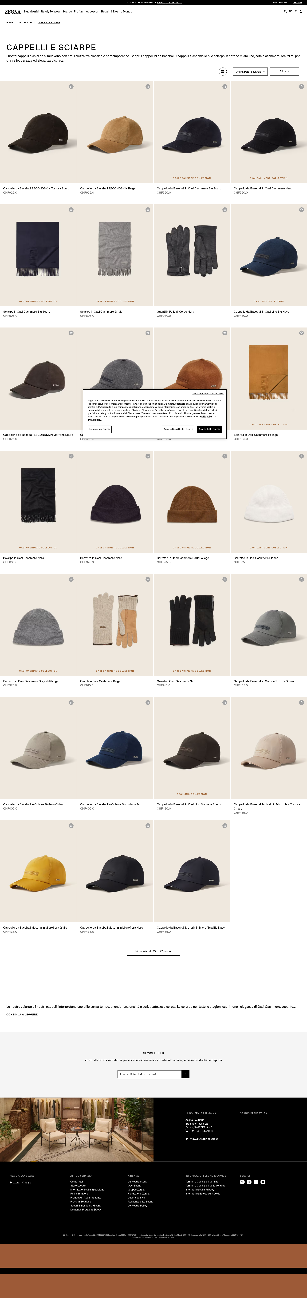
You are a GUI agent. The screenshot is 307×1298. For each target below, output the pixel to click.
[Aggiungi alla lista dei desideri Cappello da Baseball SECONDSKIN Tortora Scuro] (71, 86)
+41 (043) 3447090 (201, 1131)
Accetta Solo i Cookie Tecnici (178, 429)
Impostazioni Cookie (99, 429)
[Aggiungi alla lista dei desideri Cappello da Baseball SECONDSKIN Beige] (148, 86)
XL (200, 177)
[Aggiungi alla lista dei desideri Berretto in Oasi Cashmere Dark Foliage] (224, 456)
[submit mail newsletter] (185, 1074)
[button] (285, 11)
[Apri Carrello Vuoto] (301, 11)
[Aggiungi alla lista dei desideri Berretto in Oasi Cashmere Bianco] (301, 456)
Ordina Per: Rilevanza (248, 71)
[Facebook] (256, 1182)
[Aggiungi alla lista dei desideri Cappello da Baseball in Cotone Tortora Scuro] (301, 579)
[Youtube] (262, 1182)
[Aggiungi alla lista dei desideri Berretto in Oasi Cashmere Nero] (148, 456)
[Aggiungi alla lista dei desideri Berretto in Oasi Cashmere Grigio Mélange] (71, 579)
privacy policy (94, 419)
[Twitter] (242, 1182)
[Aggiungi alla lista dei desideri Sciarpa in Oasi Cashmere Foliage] (301, 333)
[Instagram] (249, 1182)
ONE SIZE (38, 301)
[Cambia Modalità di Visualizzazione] (223, 72)
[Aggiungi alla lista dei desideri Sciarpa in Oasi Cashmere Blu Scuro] (71, 209)
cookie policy (206, 416)
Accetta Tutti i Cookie (209, 429)
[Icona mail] (290, 11)
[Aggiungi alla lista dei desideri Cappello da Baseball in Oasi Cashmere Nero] (301, 86)
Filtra (283, 71)
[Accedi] (296, 11)
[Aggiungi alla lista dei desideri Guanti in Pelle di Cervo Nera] (224, 209)
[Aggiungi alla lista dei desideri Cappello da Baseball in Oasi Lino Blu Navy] (301, 209)
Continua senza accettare (208, 394)
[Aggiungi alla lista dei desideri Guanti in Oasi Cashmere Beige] (148, 579)
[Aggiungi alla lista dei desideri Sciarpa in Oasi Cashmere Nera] (71, 456)
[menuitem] (31, 11)
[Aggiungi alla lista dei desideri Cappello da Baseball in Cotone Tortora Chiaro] (71, 702)
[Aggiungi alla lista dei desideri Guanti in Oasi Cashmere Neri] (224, 579)
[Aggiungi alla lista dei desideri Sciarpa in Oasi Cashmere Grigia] (148, 209)
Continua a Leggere (22, 1014)
